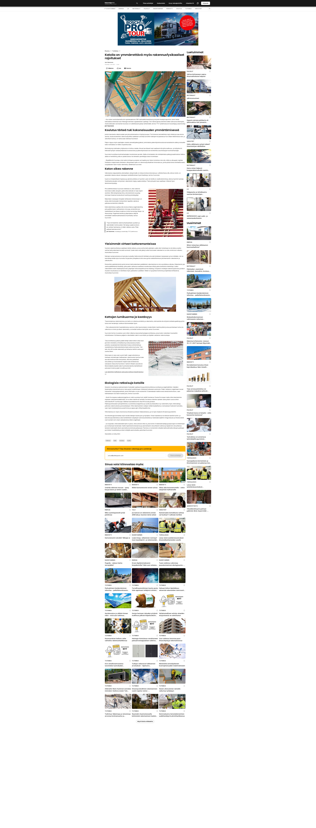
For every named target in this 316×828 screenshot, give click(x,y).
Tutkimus (115, 51)
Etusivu (107, 51)
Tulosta (128, 68)
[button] (108, 440)
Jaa (119, 68)
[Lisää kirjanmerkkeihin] (130, 484)
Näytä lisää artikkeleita (145, 721)
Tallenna (110, 68)
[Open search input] (137, 3)
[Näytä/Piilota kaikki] (209, 9)
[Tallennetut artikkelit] (197, 3)
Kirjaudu (205, 3)
